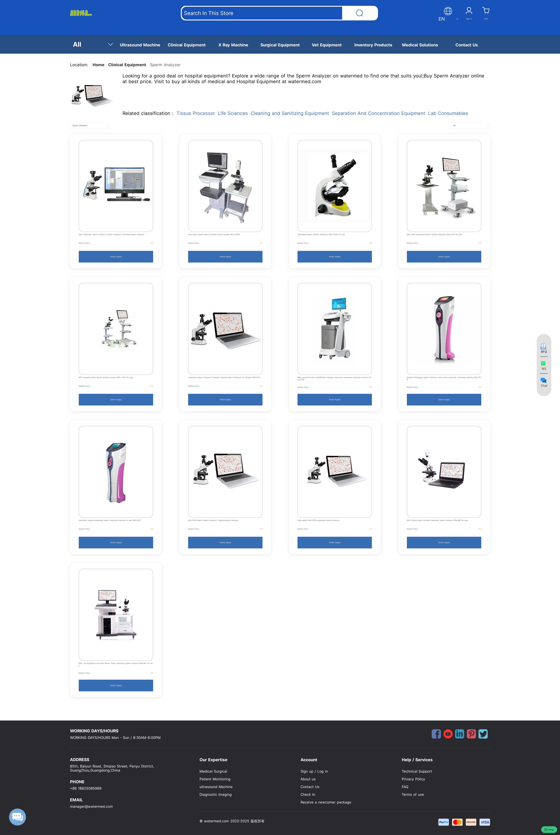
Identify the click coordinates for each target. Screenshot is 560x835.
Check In (308, 794)
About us (308, 779)
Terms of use (413, 794)
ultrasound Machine (216, 787)
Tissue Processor (195, 113)
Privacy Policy (413, 779)
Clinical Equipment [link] (127, 64)
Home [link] (98, 64)
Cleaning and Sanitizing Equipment (290, 113)
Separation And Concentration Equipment (378, 113)
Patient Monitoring (215, 779)
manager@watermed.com (91, 806)
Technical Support (417, 771)
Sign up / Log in (314, 771)
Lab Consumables (448, 113)
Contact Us (310, 787)
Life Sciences (233, 113)
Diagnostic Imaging (216, 794)
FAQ (405, 787)
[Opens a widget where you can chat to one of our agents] (549, 830)
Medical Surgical (213, 771)
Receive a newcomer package (326, 802)
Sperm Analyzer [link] (165, 64)
